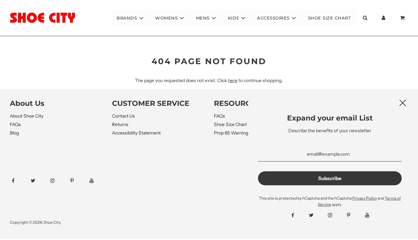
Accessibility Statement (136, 133)
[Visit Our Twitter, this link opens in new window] (38, 180)
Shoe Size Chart (329, 18)
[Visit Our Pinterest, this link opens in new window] (78, 180)
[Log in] (383, 18)
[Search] (365, 18)
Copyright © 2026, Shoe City (35, 222)
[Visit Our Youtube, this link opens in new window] (97, 180)
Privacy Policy (364, 198)
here (232, 80)
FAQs (15, 124)
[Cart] (403, 18)
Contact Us (123, 116)
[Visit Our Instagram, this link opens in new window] (58, 180)
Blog (14, 133)
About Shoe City (26, 116)
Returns (120, 124)
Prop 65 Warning (231, 133)
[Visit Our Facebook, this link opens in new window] (19, 180)
